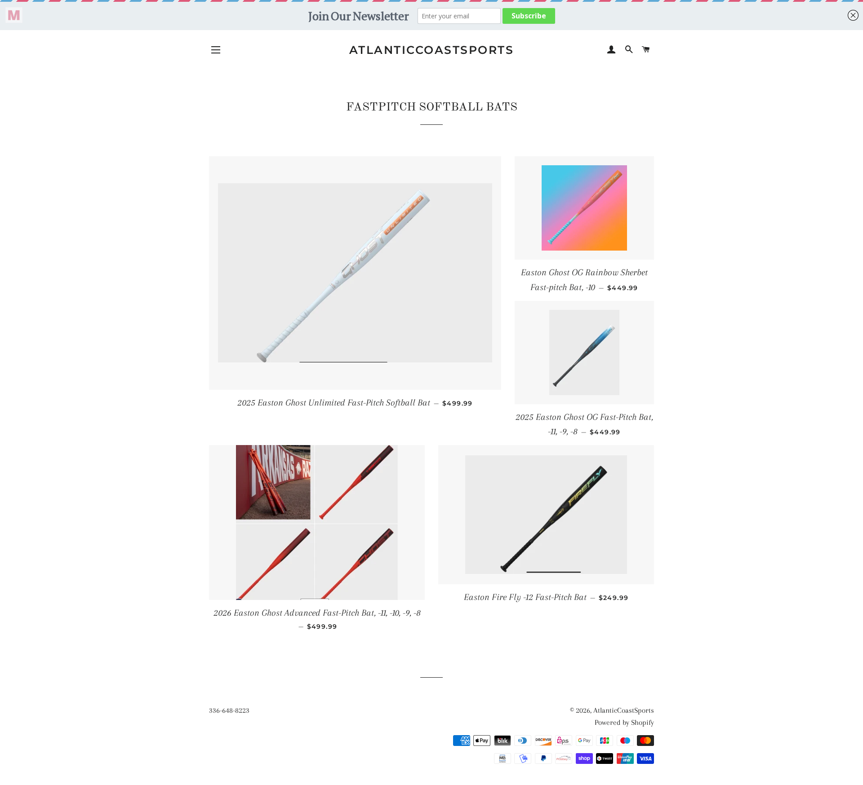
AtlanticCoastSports (431, 50)
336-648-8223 (229, 710)
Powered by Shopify (624, 722)
